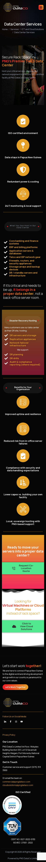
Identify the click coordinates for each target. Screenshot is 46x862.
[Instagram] (16, 722)
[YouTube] (22, 722)
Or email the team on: (12, 778)
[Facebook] (11, 722)
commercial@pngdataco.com (16, 781)
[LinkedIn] (5, 722)
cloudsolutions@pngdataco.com (18, 785)
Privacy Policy (9, 734)
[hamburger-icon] (41, 7)
